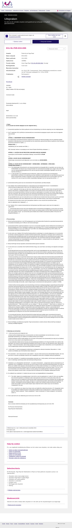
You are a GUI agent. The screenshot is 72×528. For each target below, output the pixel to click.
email (69, 524)
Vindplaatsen (9, 74)
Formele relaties (10, 63)
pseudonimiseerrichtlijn (15, 36)
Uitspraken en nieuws (18, 10)
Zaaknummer (9, 60)
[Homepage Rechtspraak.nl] (7, 4)
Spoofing (28, 523)
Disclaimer (41, 523)
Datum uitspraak (10, 56)
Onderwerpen (8, 10)
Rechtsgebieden (10, 65)
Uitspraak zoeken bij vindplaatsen (17, 458)
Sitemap (7, 523)
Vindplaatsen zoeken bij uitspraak (17, 456)
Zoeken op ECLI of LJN (15, 453)
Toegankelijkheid (21, 523)
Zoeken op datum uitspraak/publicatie (18, 450)
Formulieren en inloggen (65, 10)
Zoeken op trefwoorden (14, 451)
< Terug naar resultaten (46, 41)
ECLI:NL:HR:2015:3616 (37, 63)
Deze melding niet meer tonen (54, 36)
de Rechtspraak (34, 10)
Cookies (15, 523)
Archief (36, 523)
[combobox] (56, 49)
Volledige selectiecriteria (14, 490)
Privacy (11, 523)
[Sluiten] (65, 36)
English (3, 523)
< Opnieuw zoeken (17, 41)
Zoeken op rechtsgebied (15, 454)
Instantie (8, 53)
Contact (48, 10)
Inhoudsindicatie (10, 70)
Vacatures (32, 523)
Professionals (42, 10)
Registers (26, 10)
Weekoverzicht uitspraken (14, 505)
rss (67, 524)
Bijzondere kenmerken (12, 68)
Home (2, 10)
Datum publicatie (10, 58)
